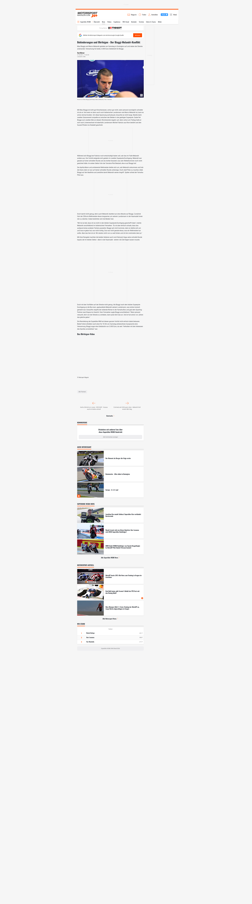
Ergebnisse (117, 22)
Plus (163, 14)
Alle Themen (82, 392)
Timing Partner (103, 28)
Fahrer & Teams (151, 22)
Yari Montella (90, 642)
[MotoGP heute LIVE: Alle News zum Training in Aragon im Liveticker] (110, 576)
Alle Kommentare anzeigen (110, 437)
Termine (141, 22)
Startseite (109, 416)
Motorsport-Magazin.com (87, 14)
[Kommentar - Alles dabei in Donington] (110, 474)
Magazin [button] (134, 14)
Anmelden (154, 14)
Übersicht (97, 22)
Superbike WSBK (85, 22)
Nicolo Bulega (90, 633)
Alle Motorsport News (109, 619)
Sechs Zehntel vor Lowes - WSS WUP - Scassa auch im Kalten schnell (94, 408)
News (103, 22)
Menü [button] (175, 14)
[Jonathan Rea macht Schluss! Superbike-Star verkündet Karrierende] (110, 515)
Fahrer (110, 629)
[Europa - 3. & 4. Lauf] (110, 489)
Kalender (134, 22)
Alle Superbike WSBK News (109, 557)
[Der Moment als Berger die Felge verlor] (110, 458)
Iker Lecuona (90, 637)
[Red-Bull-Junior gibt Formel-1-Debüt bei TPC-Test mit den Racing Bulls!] (110, 592)
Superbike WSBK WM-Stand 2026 (110, 648)
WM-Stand (126, 22)
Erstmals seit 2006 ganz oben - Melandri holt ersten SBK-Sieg (127, 408)
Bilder (160, 22)
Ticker (144, 14)
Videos (109, 22)
